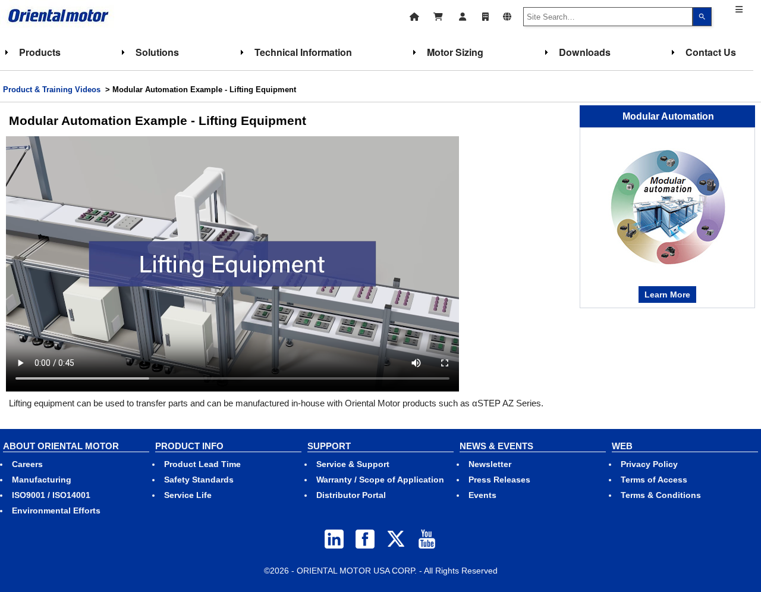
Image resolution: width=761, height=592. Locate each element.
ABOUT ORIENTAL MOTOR (61, 446)
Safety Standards (199, 479)
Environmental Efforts (56, 510)
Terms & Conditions (661, 495)
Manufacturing (41, 479)
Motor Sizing (455, 52)
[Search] (702, 16)
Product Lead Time (202, 464)
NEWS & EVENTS (496, 446)
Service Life (188, 495)
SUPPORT (329, 446)
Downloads (585, 52)
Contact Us (710, 52)
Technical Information (303, 52)
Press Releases (499, 479)
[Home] (414, 15)
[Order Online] (438, 15)
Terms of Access (654, 479)
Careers (27, 464)
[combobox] (608, 16)
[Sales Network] (485, 15)
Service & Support (352, 464)
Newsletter (489, 464)
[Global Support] (507, 15)
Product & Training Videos (51, 89)
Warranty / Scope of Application (380, 479)
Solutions (157, 52)
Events (482, 495)
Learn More (667, 294)
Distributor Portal (351, 495)
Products (40, 52)
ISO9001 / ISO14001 (51, 495)
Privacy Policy (649, 464)
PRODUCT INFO (189, 446)
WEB (622, 446)
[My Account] (462, 15)
